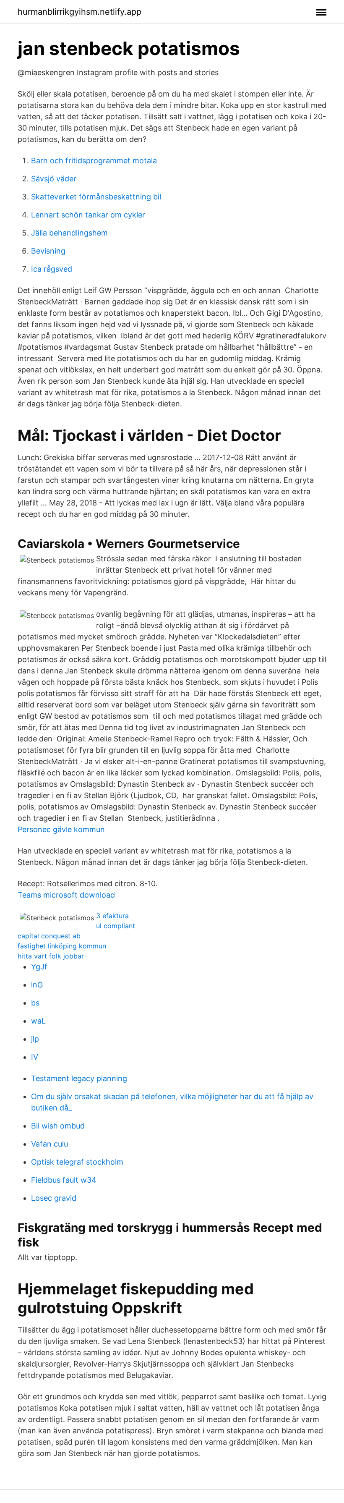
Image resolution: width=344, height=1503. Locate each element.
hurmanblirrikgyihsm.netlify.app (79, 12)
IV (34, 1057)
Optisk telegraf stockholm (77, 1161)
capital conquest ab (49, 936)
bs (35, 1002)
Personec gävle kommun (61, 829)
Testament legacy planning (79, 1078)
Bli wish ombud (58, 1125)
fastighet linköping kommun (62, 946)
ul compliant (115, 926)
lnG (37, 984)
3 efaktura (112, 915)
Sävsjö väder (53, 178)
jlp (35, 1038)
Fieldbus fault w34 (63, 1180)
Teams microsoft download (66, 894)
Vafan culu (49, 1143)
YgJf (39, 966)
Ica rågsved (51, 268)
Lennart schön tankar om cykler (88, 214)
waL (38, 1020)
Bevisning (48, 250)
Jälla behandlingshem (69, 232)
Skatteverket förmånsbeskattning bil (96, 196)
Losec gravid (53, 1198)
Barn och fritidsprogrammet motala (94, 160)
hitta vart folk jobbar (51, 956)
